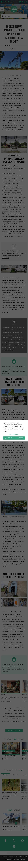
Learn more (15, 435)
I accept (20, 438)
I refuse (9, 438)
